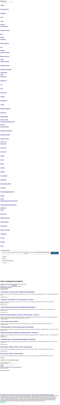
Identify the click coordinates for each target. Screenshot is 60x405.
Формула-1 (2, 124)
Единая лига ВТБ (4, 26)
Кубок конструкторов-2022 (6, 130)
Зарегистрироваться (17, 367)
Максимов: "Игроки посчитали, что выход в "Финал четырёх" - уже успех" (19, 314)
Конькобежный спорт (5, 217)
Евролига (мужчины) (5, 30)
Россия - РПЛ (3, 143)
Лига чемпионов (3, 175)
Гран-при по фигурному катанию (7, 121)
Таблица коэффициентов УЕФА (7, 191)
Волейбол (2, 50)
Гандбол (2, 59)
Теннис (1, 74)
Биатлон (2, 37)
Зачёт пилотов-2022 (4, 126)
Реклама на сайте (27, 394)
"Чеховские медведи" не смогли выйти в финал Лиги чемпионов (16, 327)
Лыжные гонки (3, 72)
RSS (1, 394)
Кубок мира (3, 39)
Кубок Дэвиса (3, 112)
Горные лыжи (3, 213)
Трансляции (3, 13)
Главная (2, 5)
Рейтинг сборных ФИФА (5, 183)
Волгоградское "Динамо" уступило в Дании (11, 353)
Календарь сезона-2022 (5, 134)
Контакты (21, 394)
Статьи (2, 21)
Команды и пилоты (4, 138)
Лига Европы (3, 179)
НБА (1, 34)
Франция (2, 171)
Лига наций (2, 187)
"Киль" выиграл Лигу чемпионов (9, 321)
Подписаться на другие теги (6, 287)
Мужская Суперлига (4, 52)
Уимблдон (2, 96)
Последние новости (4, 9)
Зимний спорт (3, 207)
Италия (2, 163)
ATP (1, 84)
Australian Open (3, 100)
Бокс (1, 47)
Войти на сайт (3, 0)
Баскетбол (2, 24)
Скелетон (2, 237)
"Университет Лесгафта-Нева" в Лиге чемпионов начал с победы (17, 299)
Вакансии (17, 394)
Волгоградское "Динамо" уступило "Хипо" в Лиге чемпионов (16, 346)
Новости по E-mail (6, 394)
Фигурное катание (4, 119)
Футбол (2, 141)
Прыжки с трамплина (5, 229)
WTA (1, 88)
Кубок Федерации (4, 116)
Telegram (12, 394)
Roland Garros (3, 92)
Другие (1, 245)
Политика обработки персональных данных (44, 394)
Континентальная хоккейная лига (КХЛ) (9, 200)
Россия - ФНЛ (3, 147)
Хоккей (2, 198)
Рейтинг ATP (3, 76)
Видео (1, 17)
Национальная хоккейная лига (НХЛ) (8, 204)
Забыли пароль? (9, 367)
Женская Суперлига (4, 56)
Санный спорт (3, 233)
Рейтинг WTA (3, 80)
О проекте (33, 394)
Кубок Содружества (4, 43)
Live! (5, 141)
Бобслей (2, 209)
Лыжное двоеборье (4, 221)
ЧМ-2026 (2, 195)
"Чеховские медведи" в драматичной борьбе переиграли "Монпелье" (18, 339)
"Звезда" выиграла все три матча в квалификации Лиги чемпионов (17, 307)
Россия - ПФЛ (3, 151)
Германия (2, 167)
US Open (2, 104)
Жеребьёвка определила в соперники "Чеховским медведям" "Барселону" (19, 332)
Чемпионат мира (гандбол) (6, 69)
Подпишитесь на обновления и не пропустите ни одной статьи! (13, 284)
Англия (2, 159)
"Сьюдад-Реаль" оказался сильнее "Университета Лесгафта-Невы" (17, 291)
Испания (2, 155)
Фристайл (2, 241)
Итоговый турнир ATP (5, 108)
